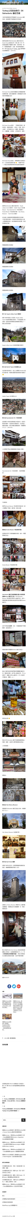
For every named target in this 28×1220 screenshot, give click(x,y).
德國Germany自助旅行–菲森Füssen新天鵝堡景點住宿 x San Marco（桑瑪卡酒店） (6, 1004)
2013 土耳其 (7, 1038)
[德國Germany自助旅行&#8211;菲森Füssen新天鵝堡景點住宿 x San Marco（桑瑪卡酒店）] (7, 996)
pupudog (14, 8)
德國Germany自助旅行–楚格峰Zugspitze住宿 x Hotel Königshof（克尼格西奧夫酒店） (6, 1025)
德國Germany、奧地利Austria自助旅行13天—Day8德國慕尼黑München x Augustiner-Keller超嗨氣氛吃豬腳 (13, 1137)
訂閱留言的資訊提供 (7, 1202)
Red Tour (9, 48)
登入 (3, 1195)
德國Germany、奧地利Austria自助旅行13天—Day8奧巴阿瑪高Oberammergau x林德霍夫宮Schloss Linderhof (13, 1144)
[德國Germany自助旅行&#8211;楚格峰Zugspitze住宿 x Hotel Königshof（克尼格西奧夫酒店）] (7, 1016)
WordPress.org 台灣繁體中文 (9, 1205)
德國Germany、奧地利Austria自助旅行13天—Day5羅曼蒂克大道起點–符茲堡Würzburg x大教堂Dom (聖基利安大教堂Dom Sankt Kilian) (18, 1006)
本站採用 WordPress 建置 (8, 1216)
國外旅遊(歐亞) (13, 1038)
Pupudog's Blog (10, 2)
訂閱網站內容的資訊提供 (8, 1199)
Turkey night (17, 48)
